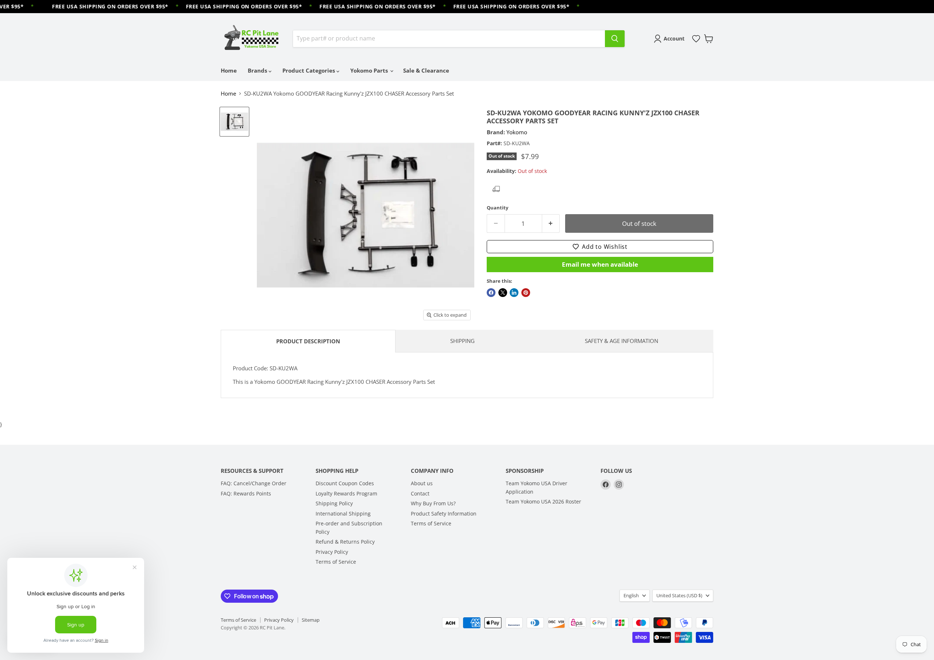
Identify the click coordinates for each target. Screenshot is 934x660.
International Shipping (343, 513)
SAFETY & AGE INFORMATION (621, 340)
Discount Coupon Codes (345, 483)
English (631, 595)
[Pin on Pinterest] (525, 292)
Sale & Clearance (426, 70)
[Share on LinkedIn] (514, 292)
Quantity (497, 208)
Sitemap (311, 620)
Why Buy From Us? (433, 503)
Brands (258, 70)
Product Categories (309, 70)
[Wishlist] (696, 38)
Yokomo (516, 132)
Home (229, 70)
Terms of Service (336, 561)
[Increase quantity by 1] (551, 223)
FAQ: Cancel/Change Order (253, 483)
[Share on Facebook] (491, 292)
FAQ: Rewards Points (246, 493)
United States (679, 595)
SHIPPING (462, 340)
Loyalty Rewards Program (346, 493)
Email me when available (600, 264)
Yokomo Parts (369, 70)
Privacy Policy (332, 551)
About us (422, 483)
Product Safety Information (443, 513)
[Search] (615, 38)
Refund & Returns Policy (345, 541)
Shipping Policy (334, 503)
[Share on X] (502, 292)
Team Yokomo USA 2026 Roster (543, 501)
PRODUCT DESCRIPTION (308, 341)
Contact (420, 493)
